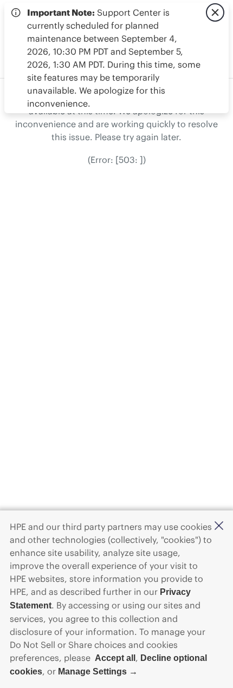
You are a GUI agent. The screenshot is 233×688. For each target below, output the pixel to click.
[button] (219, 526)
